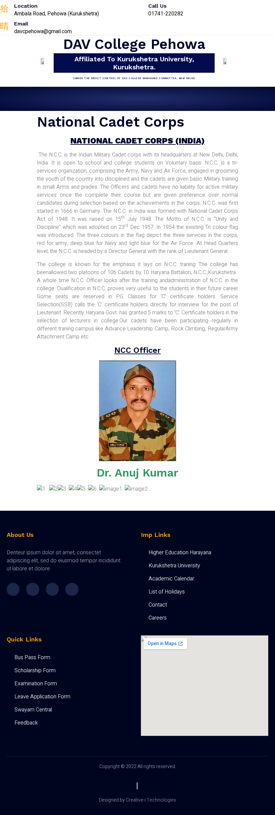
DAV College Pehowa (134, 44)
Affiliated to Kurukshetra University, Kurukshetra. (134, 63)
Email (21, 23)
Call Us (157, 6)
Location (26, 6)
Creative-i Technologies (151, 800)
